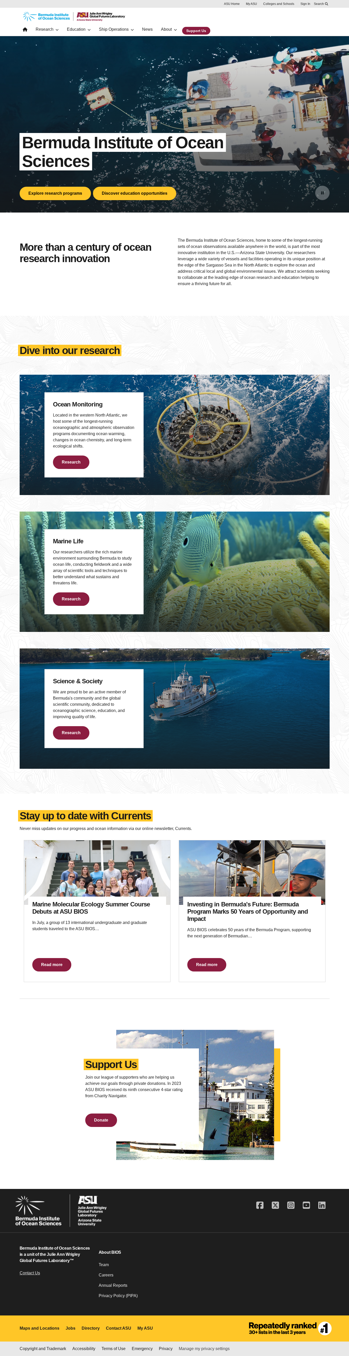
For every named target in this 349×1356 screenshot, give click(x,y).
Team (104, 1265)
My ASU (251, 3)
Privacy (166, 1348)
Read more (52, 964)
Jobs (70, 1328)
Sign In (305, 3)
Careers (106, 1275)
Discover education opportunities (134, 193)
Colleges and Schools (278, 3)
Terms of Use (114, 1348)
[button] (101, 1120)
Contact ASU (118, 1328)
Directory (91, 1328)
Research (71, 462)
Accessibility (83, 1348)
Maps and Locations (39, 1328)
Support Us (196, 31)
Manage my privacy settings (204, 1348)
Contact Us (30, 1273)
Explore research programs (55, 193)
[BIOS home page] (25, 30)
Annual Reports (113, 1285)
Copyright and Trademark (43, 1348)
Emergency (142, 1348)
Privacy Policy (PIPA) (118, 1296)
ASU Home (232, 3)
